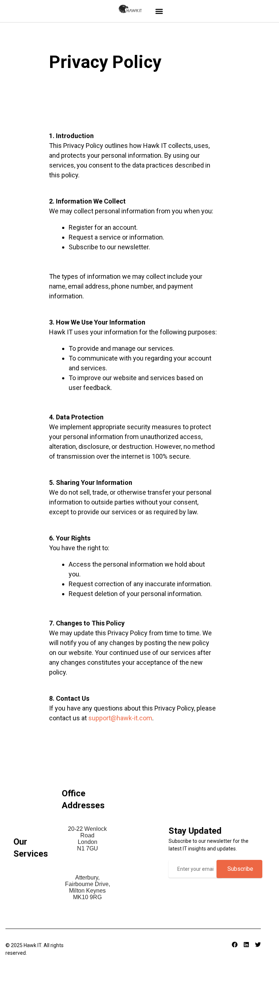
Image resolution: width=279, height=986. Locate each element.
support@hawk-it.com (120, 718)
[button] (159, 11)
